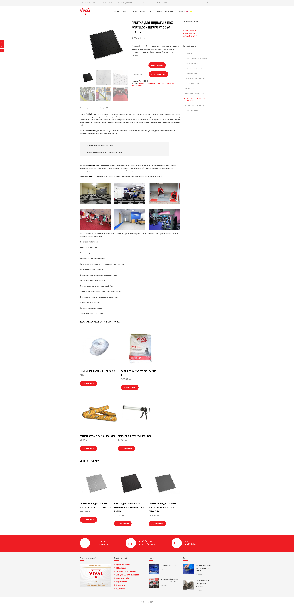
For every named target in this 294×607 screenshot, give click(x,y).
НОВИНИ (159, 11)
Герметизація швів (193, 83)
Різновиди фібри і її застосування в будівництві (202, 583)
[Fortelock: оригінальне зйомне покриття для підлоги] (188, 569)
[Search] (212, 3)
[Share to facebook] (1, 42)
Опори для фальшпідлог (195, 93)
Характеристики (92, 108)
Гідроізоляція (191, 74)
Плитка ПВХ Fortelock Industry (150, 83)
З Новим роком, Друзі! (168, 565)
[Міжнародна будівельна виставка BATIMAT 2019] (154, 583)
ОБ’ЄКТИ (134, 11)
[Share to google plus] (1, 50)
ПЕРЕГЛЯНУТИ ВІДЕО (95, 197)
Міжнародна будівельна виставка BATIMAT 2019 (169, 580)
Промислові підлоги (194, 69)
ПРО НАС (117, 11)
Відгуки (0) (104, 108)
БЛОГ (152, 11)
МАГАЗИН (126, 11)
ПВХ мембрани (121, 568)
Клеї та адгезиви (191, 64)
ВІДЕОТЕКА (143, 11)
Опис (81, 108)
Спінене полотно (191, 110)
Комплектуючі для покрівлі (197, 78)
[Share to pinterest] (1, 46)
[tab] (81, 108)
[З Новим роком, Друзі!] (154, 569)
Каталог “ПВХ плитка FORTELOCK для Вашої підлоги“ (104, 152)
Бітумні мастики (121, 582)
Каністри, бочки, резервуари (196, 59)
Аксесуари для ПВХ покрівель (126, 571)
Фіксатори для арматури (194, 105)
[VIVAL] (97, 11)
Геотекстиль (190, 88)
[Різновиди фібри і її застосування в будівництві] (188, 585)
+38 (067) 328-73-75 (107, 3)
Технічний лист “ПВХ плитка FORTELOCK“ (100, 145)
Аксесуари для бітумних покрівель (128, 575)
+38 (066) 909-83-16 (126, 3)
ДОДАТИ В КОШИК (157, 65)
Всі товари (189, 54)
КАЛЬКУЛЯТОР (170, 11)
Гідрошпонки (120, 589)
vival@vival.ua (144, 3)
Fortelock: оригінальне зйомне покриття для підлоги (203, 568)
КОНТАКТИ (181, 11)
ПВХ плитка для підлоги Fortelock (195, 99)
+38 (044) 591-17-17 (89, 3)
